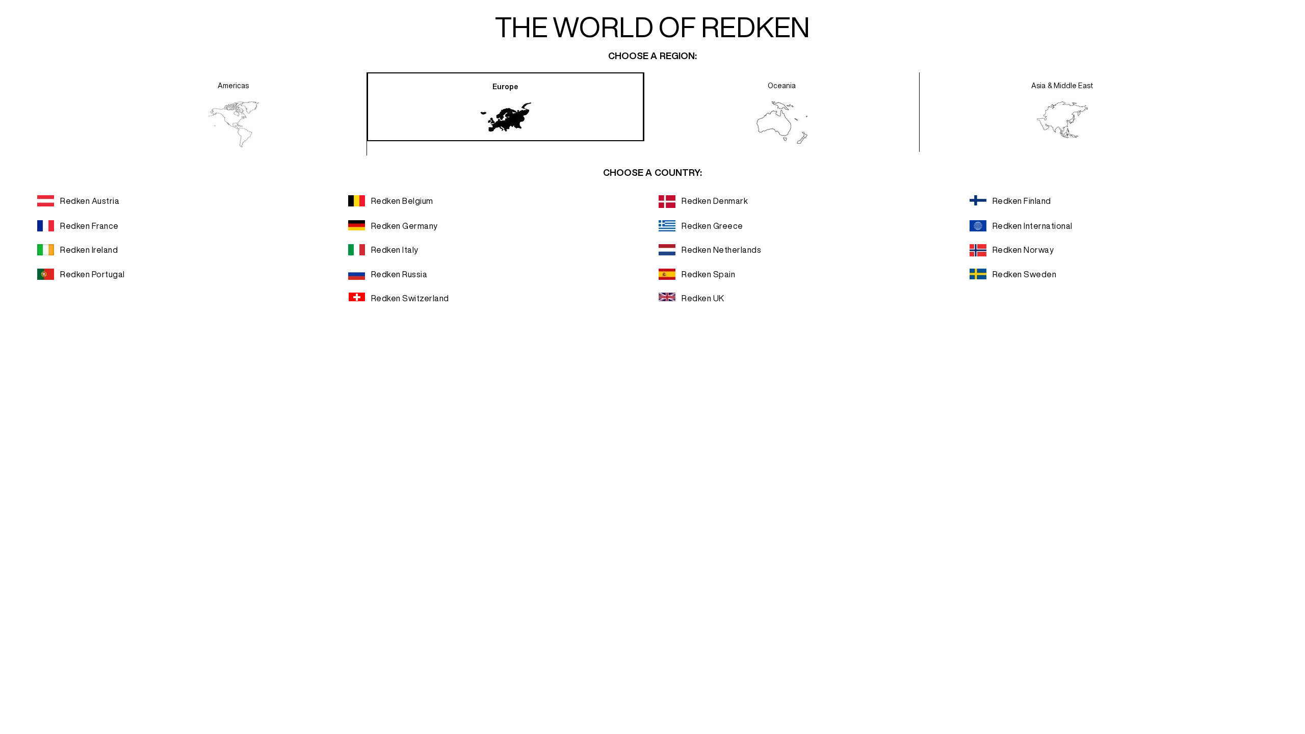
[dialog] (652, 367)
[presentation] (233, 113)
